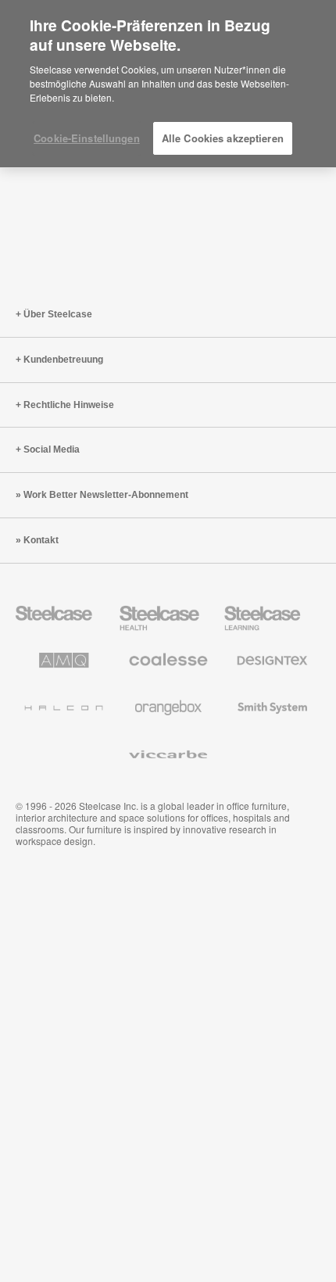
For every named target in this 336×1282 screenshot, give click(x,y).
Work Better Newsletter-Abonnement (105, 494)
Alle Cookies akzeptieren (223, 138)
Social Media (51, 449)
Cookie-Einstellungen (87, 138)
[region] (168, 84)
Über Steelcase (57, 314)
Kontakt (41, 540)
